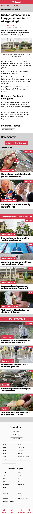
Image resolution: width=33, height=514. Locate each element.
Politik (19, 444)
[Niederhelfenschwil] (16, 9)
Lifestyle (5, 459)
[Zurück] (1, 2)
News (4, 444)
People (4, 450)
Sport (4, 447)
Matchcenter (20, 447)
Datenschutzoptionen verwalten (9, 501)
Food (18, 478)
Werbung (5, 493)
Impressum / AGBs (23, 498)
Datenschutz (6, 498)
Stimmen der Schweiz (23, 456)
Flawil (16, 5)
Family (4, 478)
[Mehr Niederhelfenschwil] (16, 216)
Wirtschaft (20, 450)
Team (19, 493)
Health (4, 472)
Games (4, 456)
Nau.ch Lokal (10, 25)
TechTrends (20, 484)
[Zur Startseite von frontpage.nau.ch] (16, 2)
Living (19, 472)
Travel (19, 481)
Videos (4, 453)
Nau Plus (19, 453)
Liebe (4, 475)
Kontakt (20, 496)
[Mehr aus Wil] (16, 319)
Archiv (4, 462)
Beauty (4, 487)
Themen (19, 459)
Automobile (6, 484)
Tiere (4, 481)
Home (3, 5)
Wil (11, 5)
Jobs (4, 496)
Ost (8, 5)
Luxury (19, 475)
